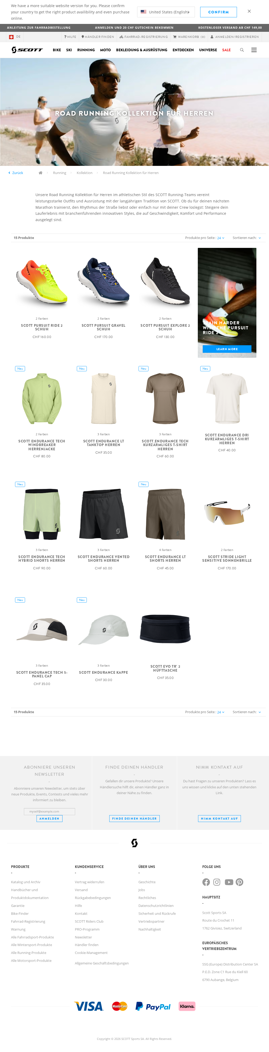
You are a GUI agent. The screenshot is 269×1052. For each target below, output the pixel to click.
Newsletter (83, 937)
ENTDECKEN (183, 50)
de (18, 36)
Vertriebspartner (151, 921)
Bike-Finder (20, 913)
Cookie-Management (91, 952)
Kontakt (81, 913)
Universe (208, 50)
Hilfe (78, 905)
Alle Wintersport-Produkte (31, 944)
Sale (226, 50)
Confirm (218, 12)
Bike (57, 50)
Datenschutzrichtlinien (156, 905)
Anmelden (49, 818)
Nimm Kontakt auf (219, 818)
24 (219, 238)
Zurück (17, 172)
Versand (81, 889)
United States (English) (168, 11)
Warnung (18, 929)
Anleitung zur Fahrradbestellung (39, 27)
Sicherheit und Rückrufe (157, 913)
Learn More (227, 349)
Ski (69, 50)
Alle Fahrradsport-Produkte (32, 937)
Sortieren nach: (244, 237)
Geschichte (147, 882)
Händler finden (87, 944)
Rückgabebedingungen (93, 897)
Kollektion (84, 172)
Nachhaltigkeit (149, 929)
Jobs (141, 889)
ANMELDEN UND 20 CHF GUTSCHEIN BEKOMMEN (134, 27)
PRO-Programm (87, 929)
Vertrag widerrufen (89, 882)
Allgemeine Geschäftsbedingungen (102, 963)
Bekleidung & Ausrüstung (141, 50)
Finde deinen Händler (134, 818)
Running (86, 50)
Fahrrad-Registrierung (28, 921)
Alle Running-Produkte (28, 952)
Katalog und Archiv (25, 882)
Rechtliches (147, 897)
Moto (105, 50)
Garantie (17, 905)
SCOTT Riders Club (89, 921)
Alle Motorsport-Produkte (31, 960)
